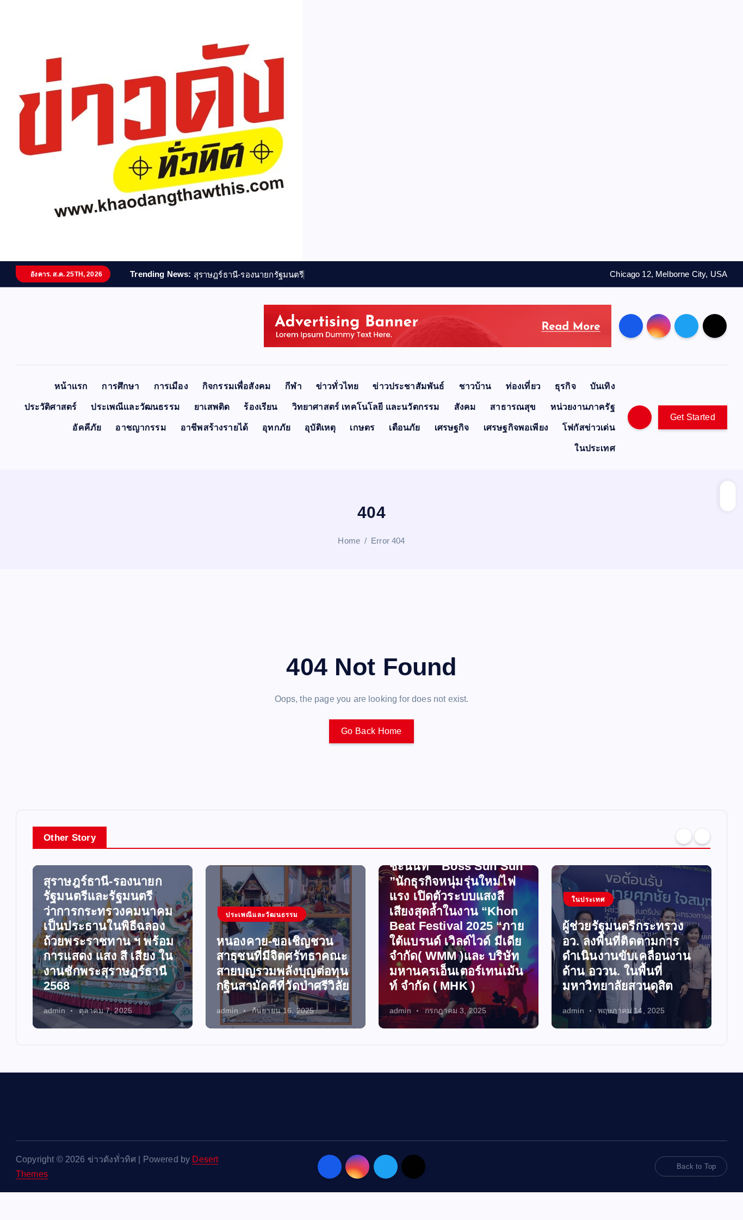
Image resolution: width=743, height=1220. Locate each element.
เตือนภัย (404, 427)
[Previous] (684, 836)
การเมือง (171, 386)
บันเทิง (602, 386)
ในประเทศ (594, 448)
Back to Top (696, 1166)
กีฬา (293, 386)
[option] (113, 946)
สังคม (465, 406)
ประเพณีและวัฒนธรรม (135, 406)
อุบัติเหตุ (320, 427)
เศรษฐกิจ (452, 427)
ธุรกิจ (565, 386)
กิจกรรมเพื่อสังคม (236, 386)
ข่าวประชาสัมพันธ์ (408, 386)
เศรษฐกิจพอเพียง (516, 427)
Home (349, 540)
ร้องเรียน (260, 406)
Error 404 (388, 540)
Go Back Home (371, 731)
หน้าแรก (71, 386)
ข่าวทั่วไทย (337, 386)
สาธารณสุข (513, 406)
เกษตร (362, 427)
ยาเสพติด (212, 406)
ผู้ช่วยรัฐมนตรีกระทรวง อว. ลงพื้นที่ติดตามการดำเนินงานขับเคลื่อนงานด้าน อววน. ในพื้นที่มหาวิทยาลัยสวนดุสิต (626, 956)
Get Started (692, 417)
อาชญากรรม (140, 427)
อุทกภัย (276, 427)
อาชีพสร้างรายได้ (214, 427)
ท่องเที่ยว (523, 386)
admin (54, 1010)
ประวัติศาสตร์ (50, 406)
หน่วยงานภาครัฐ (582, 406)
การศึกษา (120, 386)
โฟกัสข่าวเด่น (588, 427)
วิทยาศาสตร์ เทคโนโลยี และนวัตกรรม (366, 406)
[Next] (702, 836)
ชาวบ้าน (475, 386)
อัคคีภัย (86, 427)
